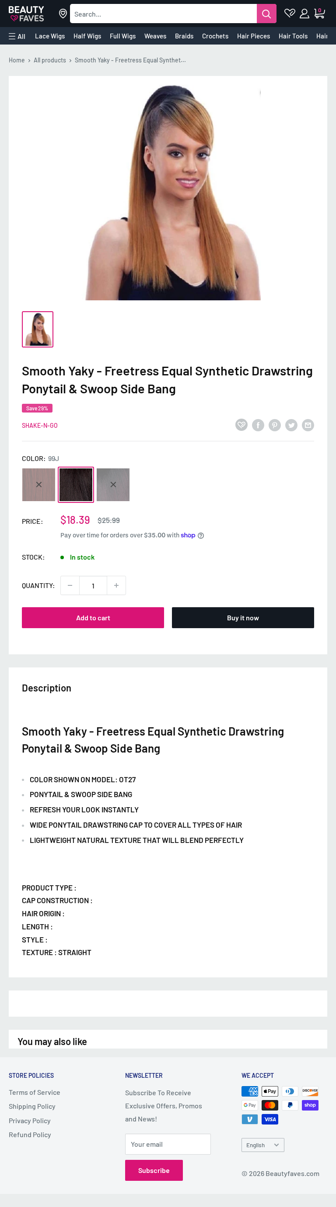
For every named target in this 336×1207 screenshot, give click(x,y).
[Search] (266, 13)
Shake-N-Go (40, 425)
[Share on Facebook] (258, 424)
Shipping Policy (32, 1106)
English (255, 1145)
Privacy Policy (30, 1120)
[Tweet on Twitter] (291, 424)
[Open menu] (17, 36)
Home (17, 60)
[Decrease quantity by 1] (70, 585)
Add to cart (93, 617)
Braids (184, 36)
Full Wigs (123, 36)
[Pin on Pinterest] (275, 424)
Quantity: (38, 585)
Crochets (215, 36)
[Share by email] (308, 424)
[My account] (305, 13)
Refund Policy (30, 1134)
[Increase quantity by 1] (116, 585)
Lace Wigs (50, 36)
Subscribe (154, 1170)
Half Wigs (87, 36)
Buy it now (243, 617)
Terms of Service (34, 1092)
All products (50, 60)
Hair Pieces (253, 36)
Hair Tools (293, 36)
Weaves (155, 36)
